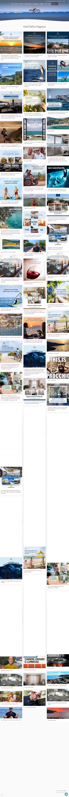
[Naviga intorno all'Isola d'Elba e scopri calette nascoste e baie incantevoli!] (58, 322)
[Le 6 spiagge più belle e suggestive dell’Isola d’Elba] (11, 601)
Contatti (41, 3)
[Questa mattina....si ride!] (34, 457)
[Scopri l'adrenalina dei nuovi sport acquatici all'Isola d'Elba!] (58, 71)
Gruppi (49, 3)
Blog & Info (54, 3)
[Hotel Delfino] (8, 1)
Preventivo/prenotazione (51, 1)
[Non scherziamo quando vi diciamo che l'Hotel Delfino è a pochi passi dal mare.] (34, 753)
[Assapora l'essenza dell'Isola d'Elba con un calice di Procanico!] (34, 270)
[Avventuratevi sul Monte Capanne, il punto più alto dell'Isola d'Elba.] (11, 491)
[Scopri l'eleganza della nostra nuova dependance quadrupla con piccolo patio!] (11, 672)
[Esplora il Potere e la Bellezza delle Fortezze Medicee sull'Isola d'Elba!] (58, 641)
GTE (46, 3)
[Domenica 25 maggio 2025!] (58, 480)
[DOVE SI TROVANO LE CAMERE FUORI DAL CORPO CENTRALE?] (34, 246)
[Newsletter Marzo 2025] (34, 777)
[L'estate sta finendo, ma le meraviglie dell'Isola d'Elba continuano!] (34, 129)
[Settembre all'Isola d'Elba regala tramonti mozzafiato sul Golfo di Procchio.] (34, 43)
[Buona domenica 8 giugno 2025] (34, 413)
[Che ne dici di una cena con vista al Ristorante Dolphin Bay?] (58, 263)
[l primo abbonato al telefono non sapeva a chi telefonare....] (34, 555)
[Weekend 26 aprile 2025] (34, 578)
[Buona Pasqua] (58, 614)
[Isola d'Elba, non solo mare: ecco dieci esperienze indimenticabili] (34, 597)
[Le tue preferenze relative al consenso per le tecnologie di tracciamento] (2, 795)
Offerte (64, 1)
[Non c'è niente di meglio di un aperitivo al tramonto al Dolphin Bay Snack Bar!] (34, 222)
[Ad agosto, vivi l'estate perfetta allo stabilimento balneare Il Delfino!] (58, 235)
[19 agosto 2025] (58, 123)
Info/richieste (59, 1)
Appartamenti (28, 3)
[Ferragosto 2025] (34, 153)
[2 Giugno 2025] (11, 439)
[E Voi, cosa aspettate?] (58, 560)
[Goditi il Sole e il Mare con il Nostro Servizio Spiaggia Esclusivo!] (11, 644)
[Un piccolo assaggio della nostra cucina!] (11, 777)
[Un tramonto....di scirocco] (58, 345)
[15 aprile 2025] (34, 634)
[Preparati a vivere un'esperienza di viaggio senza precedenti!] (34, 679)
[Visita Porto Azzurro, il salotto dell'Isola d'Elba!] (11, 325)
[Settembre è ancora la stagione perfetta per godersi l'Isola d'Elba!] (58, 43)
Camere (21, 3)
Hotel (16, 3)
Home (12, 3)
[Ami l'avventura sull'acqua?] (34, 435)
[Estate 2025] (34, 731)
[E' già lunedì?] (11, 577)
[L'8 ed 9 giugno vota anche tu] (58, 455)
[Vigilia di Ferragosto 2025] (34, 200)
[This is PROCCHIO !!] (58, 368)
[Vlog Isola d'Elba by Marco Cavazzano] (11, 696)
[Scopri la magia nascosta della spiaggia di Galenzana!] (11, 74)
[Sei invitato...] (34, 654)
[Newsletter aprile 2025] (11, 622)
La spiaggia (35, 3)
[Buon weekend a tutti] (58, 695)
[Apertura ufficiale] (34, 617)
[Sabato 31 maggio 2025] (34, 474)
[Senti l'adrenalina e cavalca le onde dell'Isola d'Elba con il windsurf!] (11, 296)
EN (67, 1)
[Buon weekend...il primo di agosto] (11, 244)
